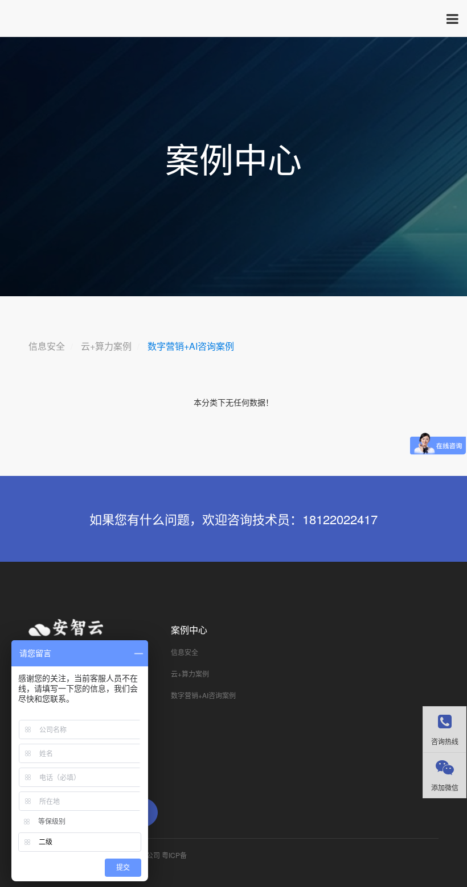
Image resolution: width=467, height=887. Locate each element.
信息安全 (46, 346)
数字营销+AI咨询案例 (191, 346)
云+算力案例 (106, 346)
